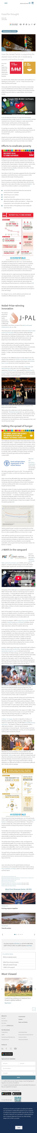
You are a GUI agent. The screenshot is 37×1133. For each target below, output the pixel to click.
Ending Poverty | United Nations (9, 881)
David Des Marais (6, 649)
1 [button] (15, 934)
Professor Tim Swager (7, 719)
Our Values (4, 1023)
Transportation (5, 1032)
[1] (13, 169)
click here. (29, 945)
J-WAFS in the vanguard (9, 967)
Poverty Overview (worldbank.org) (9, 876)
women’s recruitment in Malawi (24, 359)
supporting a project (23, 620)
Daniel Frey (10, 622)
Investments (21, 1016)
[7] (10, 608)
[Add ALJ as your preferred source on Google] (13, 24)
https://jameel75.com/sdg (8, 868)
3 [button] (18, 934)
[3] (29, 186)
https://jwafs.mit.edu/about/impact (9, 885)
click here (17, 943)
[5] (5, 475)
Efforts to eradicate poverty (9, 957)
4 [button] (20, 934)
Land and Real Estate (22, 1032)
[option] (18, 912)
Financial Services (5, 1039)
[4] (33, 283)
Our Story (3, 1018)
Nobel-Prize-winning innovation (11, 962)
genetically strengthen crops (9, 651)
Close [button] (18, 1127)
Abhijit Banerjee (6, 368)
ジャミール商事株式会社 (7, 1025)
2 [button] (17, 934)
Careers (20, 1019)
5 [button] (22, 934)
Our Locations (4, 1020)
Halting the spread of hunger (10, 964)
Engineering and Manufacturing (8, 1037)
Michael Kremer (12, 370)
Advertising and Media (23, 1039)
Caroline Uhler (16, 649)
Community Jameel (26, 119)
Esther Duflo (27, 366)
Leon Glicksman (19, 622)
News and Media (22, 1022)
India (10, 755)
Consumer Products (22, 1037)
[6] (13, 502)
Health (3, 1034)
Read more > (8, 1003)
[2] (31, 184)
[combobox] (18, 1073)
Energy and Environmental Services (25, 1034)
